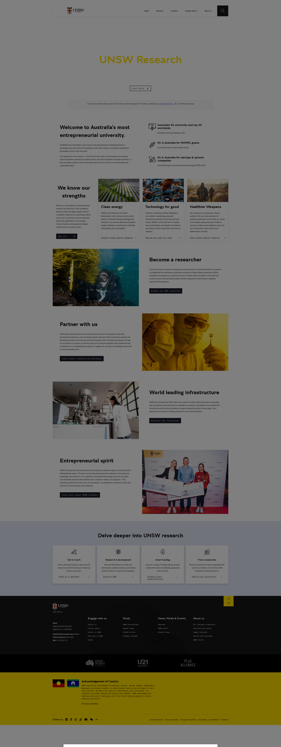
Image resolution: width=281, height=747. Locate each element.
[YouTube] (210, 19)
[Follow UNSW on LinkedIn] (66, 719)
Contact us (92, 624)
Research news (163, 632)
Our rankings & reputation (204, 624)
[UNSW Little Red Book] (96, 719)
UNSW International (131, 624)
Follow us (58, 719)
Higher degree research (157, 30)
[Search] (222, 10)
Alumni (90, 640)
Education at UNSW (95, 636)
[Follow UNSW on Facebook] (71, 719)
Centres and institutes (203, 636)
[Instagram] (198, 19)
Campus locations (200, 632)
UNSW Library (198, 640)
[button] (140, 88)
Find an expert (94, 628)
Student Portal (129, 632)
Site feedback (214, 720)
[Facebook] (193, 19)
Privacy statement (171, 720)
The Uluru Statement (90, 703)
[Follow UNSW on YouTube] (86, 719)
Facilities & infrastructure (130, 30)
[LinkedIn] (187, 19)
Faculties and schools (202, 628)
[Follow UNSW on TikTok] (80, 719)
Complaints (224, 720)
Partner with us (107, 30)
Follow (180, 20)
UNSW (69, 20)
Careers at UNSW (94, 632)
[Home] (75, 10)
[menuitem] (147, 10)
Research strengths (86, 30)
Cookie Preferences (156, 720)
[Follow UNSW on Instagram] (75, 719)
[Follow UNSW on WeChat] (91, 719)
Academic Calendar (130, 636)
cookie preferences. (165, 103)
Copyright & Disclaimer (188, 720)
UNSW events (163, 628)
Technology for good (162, 207)
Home (70, 30)
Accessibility (202, 720)
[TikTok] (204, 19)
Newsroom (161, 624)
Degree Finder (128, 628)
